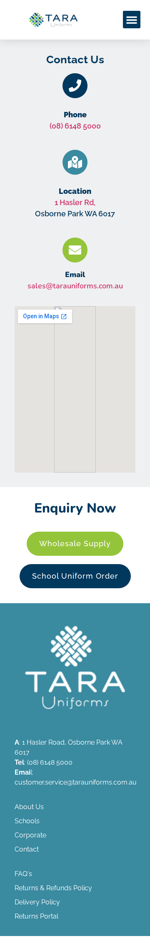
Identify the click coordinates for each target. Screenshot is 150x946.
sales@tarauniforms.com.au (75, 286)
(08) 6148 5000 (75, 125)
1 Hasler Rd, (75, 202)
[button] (131, 19)
